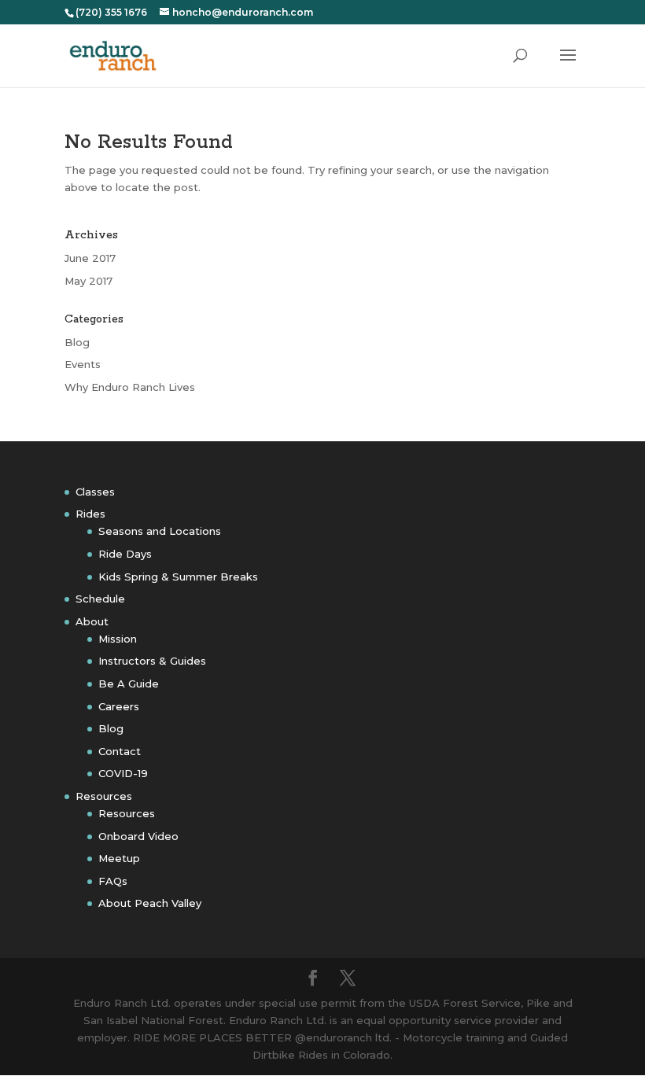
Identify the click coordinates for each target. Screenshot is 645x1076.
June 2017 (90, 258)
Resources (104, 796)
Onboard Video (138, 836)
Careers (118, 706)
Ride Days (125, 553)
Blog (77, 342)
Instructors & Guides (152, 660)
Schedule (100, 598)
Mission (117, 638)
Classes (95, 491)
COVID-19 (123, 773)
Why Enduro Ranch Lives (129, 387)
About (92, 621)
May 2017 (88, 281)
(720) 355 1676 (111, 12)
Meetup (119, 858)
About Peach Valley (149, 903)
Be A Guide (128, 683)
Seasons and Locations (159, 531)
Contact (119, 751)
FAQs (112, 881)
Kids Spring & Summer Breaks (178, 576)
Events (82, 364)
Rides (90, 513)
